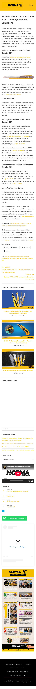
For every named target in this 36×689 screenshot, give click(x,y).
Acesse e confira (17, 183)
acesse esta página (27, 216)
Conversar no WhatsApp (16, 518)
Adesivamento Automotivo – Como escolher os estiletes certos (18, 450)
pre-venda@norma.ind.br (13, 501)
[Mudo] (29, 481)
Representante (24, 671)
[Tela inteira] (32, 481)
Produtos (19, 664)
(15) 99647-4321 (11, 507)
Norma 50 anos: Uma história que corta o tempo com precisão (17, 443)
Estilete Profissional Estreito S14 (20, 57)
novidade (30, 258)
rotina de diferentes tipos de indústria (17, 136)
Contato (22, 668)
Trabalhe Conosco (15, 675)
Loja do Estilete (8, 179)
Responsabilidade (12, 671)
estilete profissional (11, 256)
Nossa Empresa (10, 664)
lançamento (12, 258)
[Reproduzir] (4, 481)
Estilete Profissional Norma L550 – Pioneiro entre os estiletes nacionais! (18, 342)
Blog (24, 675)
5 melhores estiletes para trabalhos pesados (18, 370)
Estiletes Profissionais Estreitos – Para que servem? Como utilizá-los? (18, 312)
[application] (18, 473)
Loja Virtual (14, 668)
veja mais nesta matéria (13, 94)
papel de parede (20, 143)
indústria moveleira (18, 150)
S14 (2, 260)
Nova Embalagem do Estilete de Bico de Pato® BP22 (15, 446)
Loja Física (27, 664)
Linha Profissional (22, 258)
